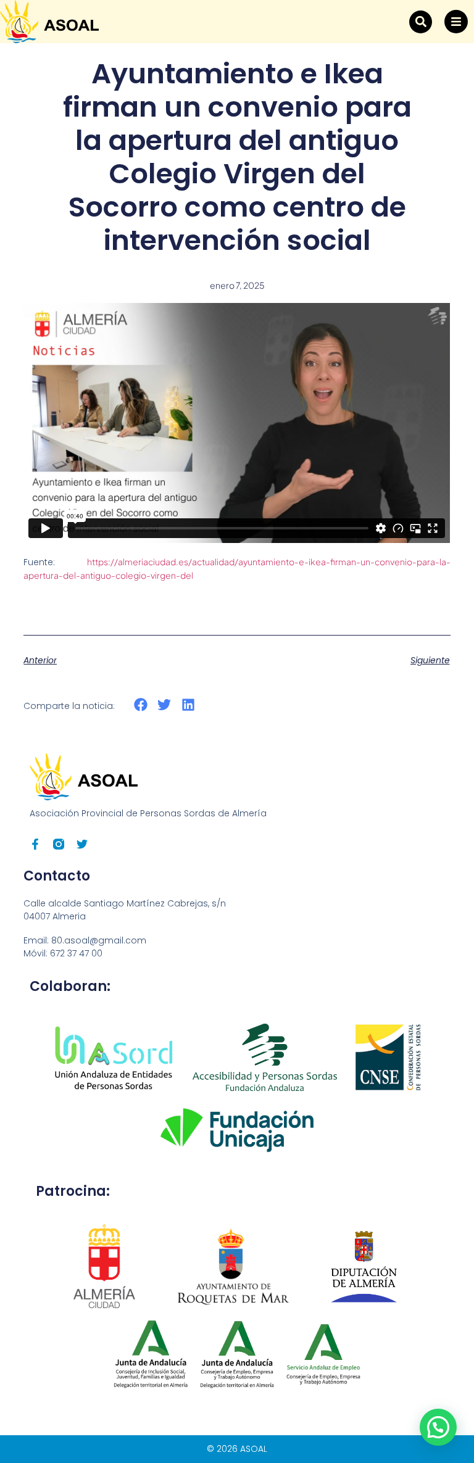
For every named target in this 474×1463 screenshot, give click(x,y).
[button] (420, 21)
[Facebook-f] (35, 844)
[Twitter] (82, 844)
